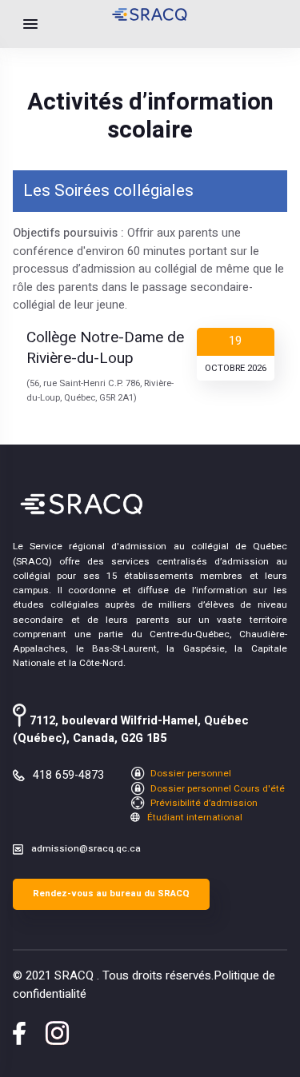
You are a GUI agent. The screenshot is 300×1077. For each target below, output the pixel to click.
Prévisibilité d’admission (203, 803)
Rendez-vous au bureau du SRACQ (111, 893)
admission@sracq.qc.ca (86, 849)
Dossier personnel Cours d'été (216, 789)
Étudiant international (193, 817)
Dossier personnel (189, 773)
